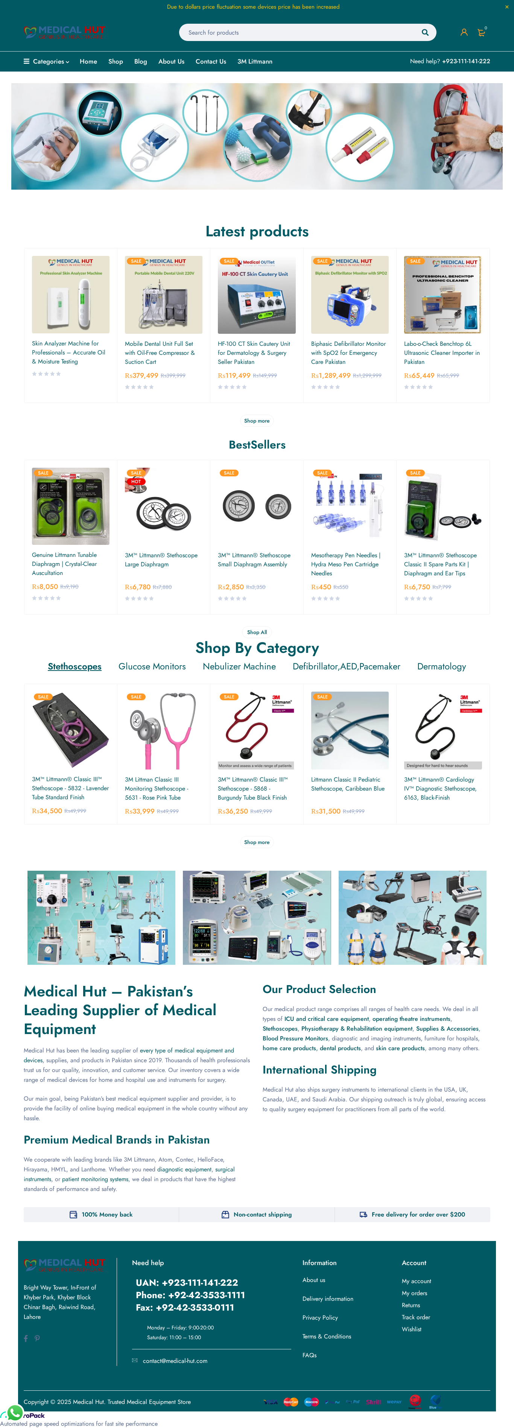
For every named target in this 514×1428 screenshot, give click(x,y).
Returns (411, 1305)
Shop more (257, 420)
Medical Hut (88, 1402)
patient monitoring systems (95, 1179)
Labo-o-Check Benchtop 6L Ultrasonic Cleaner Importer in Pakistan (442, 352)
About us (314, 1280)
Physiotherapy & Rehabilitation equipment (356, 1028)
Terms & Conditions (327, 1336)
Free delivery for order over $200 (418, 1214)
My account (416, 1281)
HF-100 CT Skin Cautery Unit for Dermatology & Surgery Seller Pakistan (254, 352)
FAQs (309, 1355)
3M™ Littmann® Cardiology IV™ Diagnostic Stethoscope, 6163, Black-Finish (440, 788)
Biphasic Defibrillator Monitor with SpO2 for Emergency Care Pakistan (348, 352)
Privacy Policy (320, 1317)
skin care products (400, 1048)
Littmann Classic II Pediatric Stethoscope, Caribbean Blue (348, 784)
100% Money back (107, 1214)
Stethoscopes (280, 1028)
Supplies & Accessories (447, 1028)
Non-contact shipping (263, 1214)
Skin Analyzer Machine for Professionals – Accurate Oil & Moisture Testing (68, 352)
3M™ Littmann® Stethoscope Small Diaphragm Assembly (254, 560)
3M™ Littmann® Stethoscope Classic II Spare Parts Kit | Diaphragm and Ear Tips (440, 564)
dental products (340, 1048)
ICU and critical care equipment (326, 1018)
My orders (414, 1293)
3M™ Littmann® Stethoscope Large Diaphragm (161, 560)
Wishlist (411, 1329)
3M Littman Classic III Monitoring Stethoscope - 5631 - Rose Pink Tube (156, 788)
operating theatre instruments (411, 1018)
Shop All (257, 632)
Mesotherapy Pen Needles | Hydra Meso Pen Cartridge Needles (345, 564)
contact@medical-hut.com (175, 1361)
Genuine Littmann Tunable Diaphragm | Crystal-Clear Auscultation (64, 564)
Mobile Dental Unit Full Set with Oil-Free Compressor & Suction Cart (160, 352)
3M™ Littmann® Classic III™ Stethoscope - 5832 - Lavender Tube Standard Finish (70, 788)
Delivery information (328, 1298)
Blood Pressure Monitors (295, 1038)
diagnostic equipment (184, 1169)
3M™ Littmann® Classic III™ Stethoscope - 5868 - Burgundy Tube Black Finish (253, 788)
